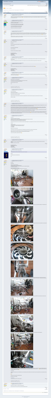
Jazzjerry (6, 77)
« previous (45, 389)
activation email (8, 4)
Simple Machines (28, 396)
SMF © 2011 (25, 396)
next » (47, 389)
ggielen (5, 14)
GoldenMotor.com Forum (8, 1)
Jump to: (43, 392)
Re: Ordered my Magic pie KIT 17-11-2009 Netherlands (17, 14)
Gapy (5, 139)
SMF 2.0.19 (23, 396)
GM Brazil (6, 383)
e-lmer (5, 20)
